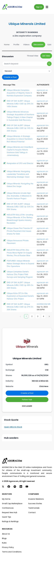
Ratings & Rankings (10, 521)
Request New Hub (9, 512)
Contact (32, 512)
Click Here (43, 386)
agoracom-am (42, 228)
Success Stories (35, 503)
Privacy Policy (8, 547)
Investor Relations (36, 499)
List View (46, 56)
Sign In (39, 7)
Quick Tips (6, 517)
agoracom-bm (42, 125)
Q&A (49, 44)
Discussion (38, 44)
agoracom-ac (42, 90)
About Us (6, 534)
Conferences (8, 508)
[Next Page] (49, 316)
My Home (6, 499)
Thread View (32, 56)
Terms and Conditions (11, 552)
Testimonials (33, 508)
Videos (26, 44)
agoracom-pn (42, 101)
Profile (16, 44)
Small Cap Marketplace (12, 503)
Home (6, 44)
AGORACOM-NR (43, 304)
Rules (4, 543)
